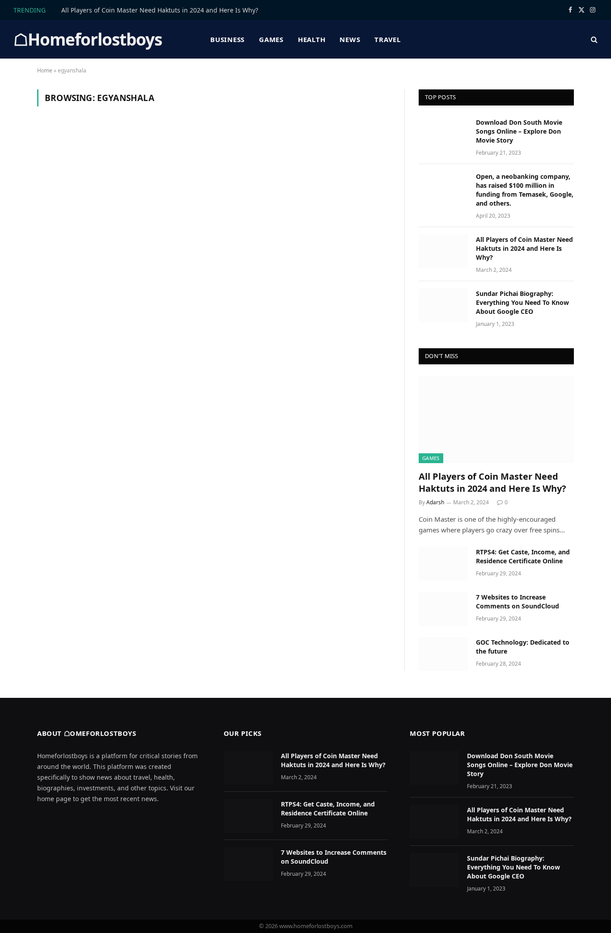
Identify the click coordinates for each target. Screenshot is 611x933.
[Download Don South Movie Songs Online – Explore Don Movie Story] (443, 134)
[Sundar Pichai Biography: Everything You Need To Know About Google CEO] (443, 305)
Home (44, 70)
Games (271, 39)
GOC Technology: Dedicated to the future (522, 646)
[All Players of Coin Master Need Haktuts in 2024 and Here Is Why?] (443, 251)
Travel (387, 39)
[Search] (593, 40)
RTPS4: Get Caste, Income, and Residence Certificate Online (523, 556)
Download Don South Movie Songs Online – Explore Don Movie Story (519, 131)
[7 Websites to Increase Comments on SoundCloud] (443, 609)
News (349, 39)
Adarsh (435, 502)
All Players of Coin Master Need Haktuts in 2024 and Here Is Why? (159, 10)
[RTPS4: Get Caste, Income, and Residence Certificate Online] (443, 564)
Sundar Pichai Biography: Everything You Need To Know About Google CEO (522, 302)
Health (312, 39)
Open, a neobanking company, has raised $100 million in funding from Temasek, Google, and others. (524, 189)
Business (227, 39)
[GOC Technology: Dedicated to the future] (443, 654)
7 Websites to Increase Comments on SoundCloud (517, 601)
